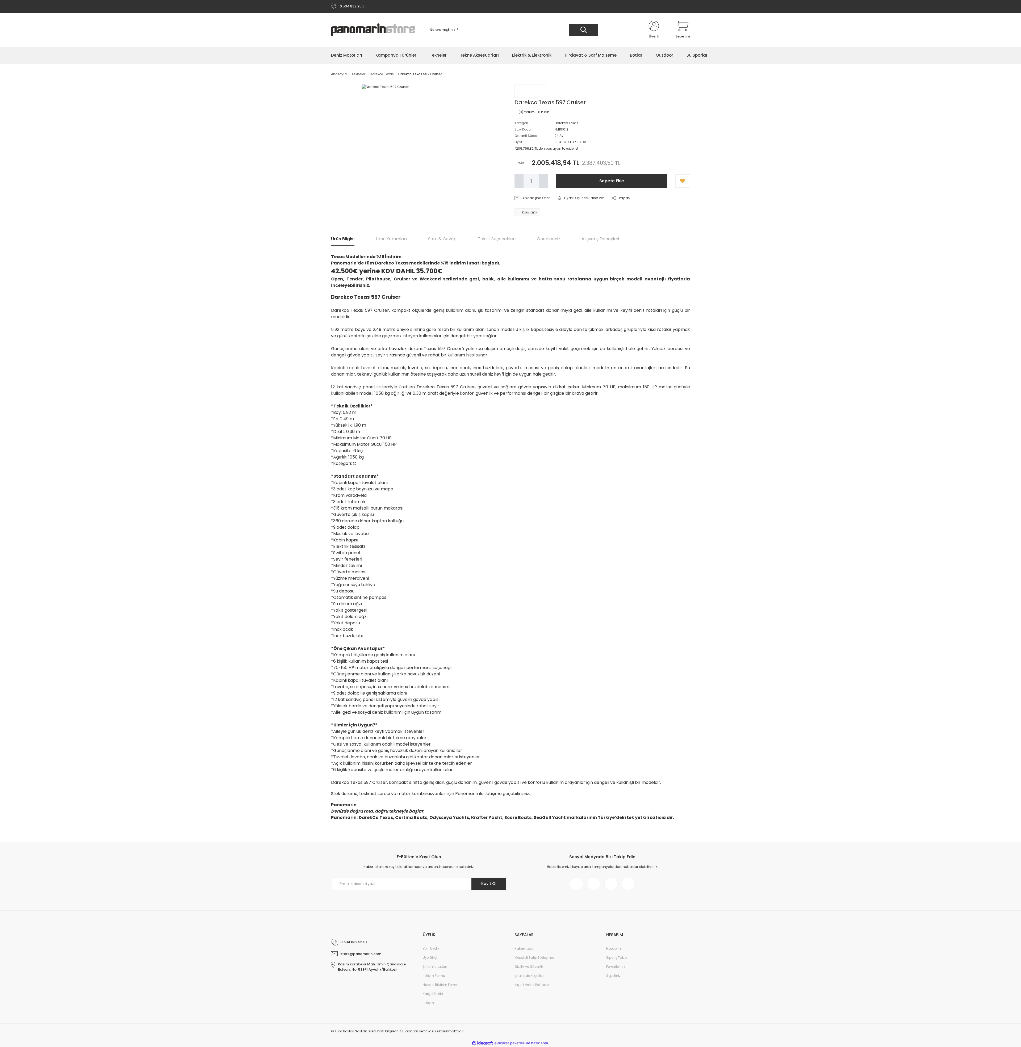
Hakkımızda (524, 948)
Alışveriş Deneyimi (600, 239)
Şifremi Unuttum (436, 966)
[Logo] (373, 29)
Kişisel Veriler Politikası (531, 984)
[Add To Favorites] (682, 181)
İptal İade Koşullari (529, 975)
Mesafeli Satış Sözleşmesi (534, 957)
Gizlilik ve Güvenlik (528, 966)
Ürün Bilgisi (342, 239)
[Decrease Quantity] (519, 181)
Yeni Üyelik (431, 948)
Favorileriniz (615, 966)
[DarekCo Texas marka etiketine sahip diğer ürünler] (530, 91)
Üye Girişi (430, 957)
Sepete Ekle (611, 181)
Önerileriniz (548, 239)
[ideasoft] (482, 1043)
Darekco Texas (566, 123)
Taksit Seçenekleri (497, 239)
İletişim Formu (434, 975)
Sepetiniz (613, 975)
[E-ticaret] (509, 1043)
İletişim (428, 1002)
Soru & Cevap (442, 239)
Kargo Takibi (433, 993)
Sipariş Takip (616, 957)
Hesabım (613, 948)
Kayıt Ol (488, 883)
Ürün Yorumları (391, 239)
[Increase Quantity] (543, 181)
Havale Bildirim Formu (440, 984)
